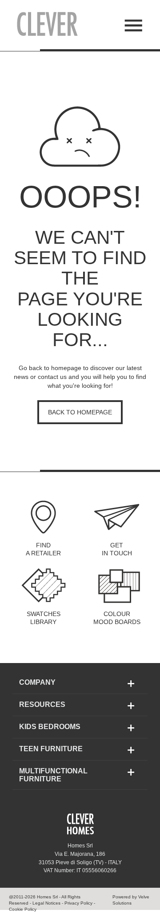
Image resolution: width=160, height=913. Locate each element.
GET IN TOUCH (117, 549)
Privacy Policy (77, 903)
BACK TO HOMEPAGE (80, 412)
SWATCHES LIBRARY (43, 617)
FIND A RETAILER (43, 549)
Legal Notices (46, 903)
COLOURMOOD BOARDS (116, 617)
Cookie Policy (22, 909)
